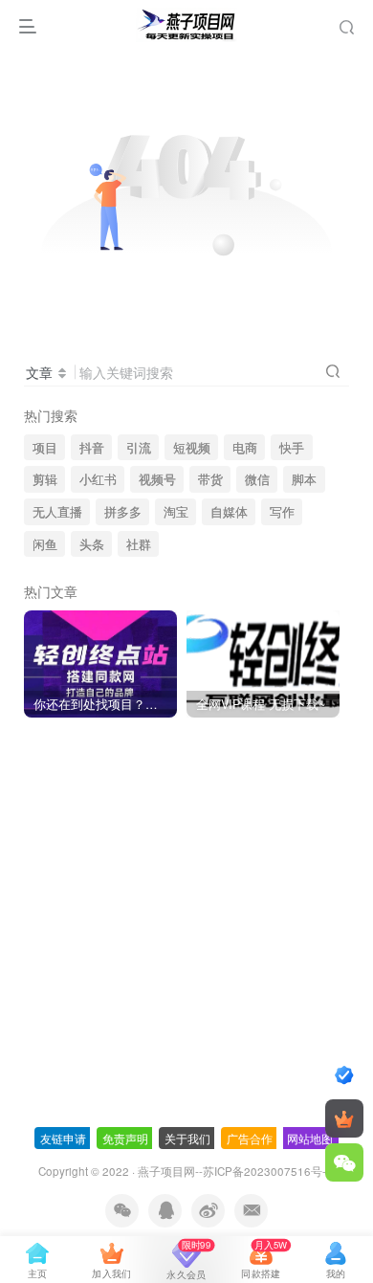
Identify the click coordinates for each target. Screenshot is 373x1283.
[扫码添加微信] (344, 1162)
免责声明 (125, 1138)
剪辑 (45, 479)
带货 (210, 479)
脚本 (304, 479)
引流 (138, 447)
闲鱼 (45, 544)
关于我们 (187, 1138)
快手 (291, 447)
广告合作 (250, 1138)
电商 (244, 447)
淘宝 (176, 511)
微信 (257, 479)
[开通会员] (344, 1118)
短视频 (191, 447)
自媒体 (229, 511)
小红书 (98, 479)
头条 (91, 544)
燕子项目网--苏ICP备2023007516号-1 (235, 1171)
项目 (45, 447)
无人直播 (57, 511)
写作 (282, 511)
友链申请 (63, 1138)
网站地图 (310, 1138)
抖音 (91, 447)
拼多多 (123, 511)
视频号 (157, 479)
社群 (138, 544)
